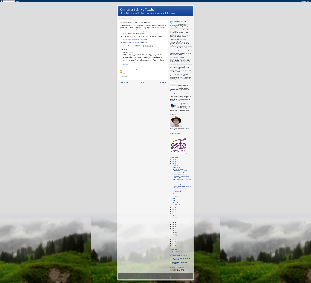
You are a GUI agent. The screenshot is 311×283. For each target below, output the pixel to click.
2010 (173, 235)
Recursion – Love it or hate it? (178, 39)
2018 (173, 218)
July (174, 198)
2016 (173, 222)
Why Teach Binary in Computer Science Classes (184, 83)
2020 (173, 213)
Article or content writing (130, 69)
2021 (173, 211)
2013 (173, 228)
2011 (173, 232)
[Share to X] (149, 46)
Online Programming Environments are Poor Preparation (182, 180)
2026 (173, 159)
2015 (173, 224)
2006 (173, 243)
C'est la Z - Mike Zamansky (179, 251)
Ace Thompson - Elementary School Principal (179, 263)
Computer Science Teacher (137, 9)
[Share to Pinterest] (152, 46)
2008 (173, 239)
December (176, 165)
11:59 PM (125, 64)
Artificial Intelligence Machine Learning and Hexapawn (180, 173)
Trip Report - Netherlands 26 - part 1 (180, 253)
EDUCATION (132, 71)
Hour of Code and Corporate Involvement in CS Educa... (180, 170)
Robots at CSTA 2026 (182, 103)
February (175, 204)
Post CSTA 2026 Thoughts (177, 57)
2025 (173, 161)
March (175, 202)
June (174, 200)
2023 (173, 207)
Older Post (162, 83)
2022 (173, 209)
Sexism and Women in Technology (179, 74)
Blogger (171, 277)
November (176, 167)
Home (143, 83)
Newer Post (123, 83)
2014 (173, 226)
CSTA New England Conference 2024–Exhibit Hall (181, 190)
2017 (173, 220)
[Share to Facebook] (151, 46)
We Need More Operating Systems (179, 66)
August (175, 196)
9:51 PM (125, 73)
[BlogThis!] (148, 46)
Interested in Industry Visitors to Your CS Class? (181, 177)
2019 (173, 215)
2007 (173, 241)
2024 (173, 163)
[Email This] (146, 46)
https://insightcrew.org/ (141, 42)
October (175, 194)
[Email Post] (143, 46)
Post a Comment (126, 76)
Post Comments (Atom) (132, 86)
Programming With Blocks (180, 21)
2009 (173, 237)
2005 (173, 245)
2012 (173, 230)
